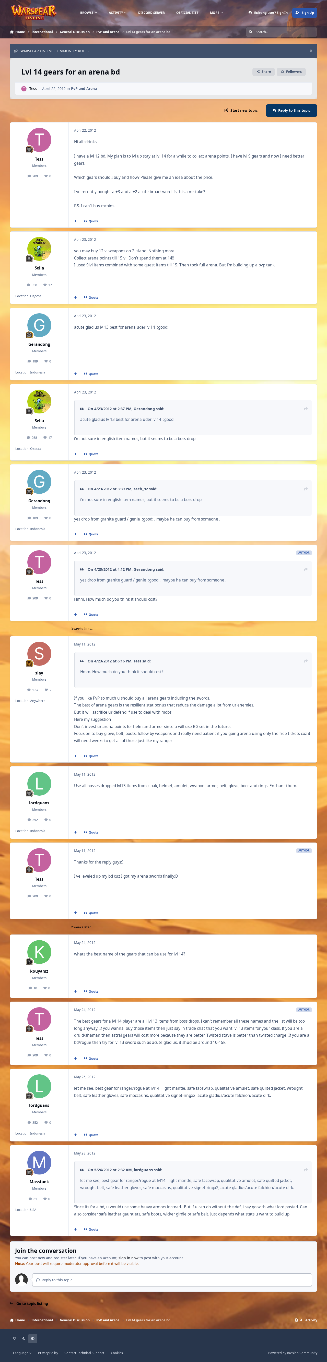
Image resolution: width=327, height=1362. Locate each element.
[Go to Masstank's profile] (39, 1163)
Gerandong (39, 344)
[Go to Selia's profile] (39, 249)
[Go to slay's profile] (39, 654)
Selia (39, 268)
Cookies (117, 1353)
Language (21, 1353)
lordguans (39, 803)
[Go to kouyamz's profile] (39, 952)
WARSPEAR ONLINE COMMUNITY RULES (54, 50)
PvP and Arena (84, 88)
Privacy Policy (48, 1353)
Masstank (39, 1181)
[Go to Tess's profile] (24, 88)
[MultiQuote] (75, 221)
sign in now (128, 1257)
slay (39, 673)
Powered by (292, 1353)
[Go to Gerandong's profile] (39, 325)
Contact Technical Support (84, 1353)
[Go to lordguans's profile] (39, 784)
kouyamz (39, 971)
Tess (33, 88)
